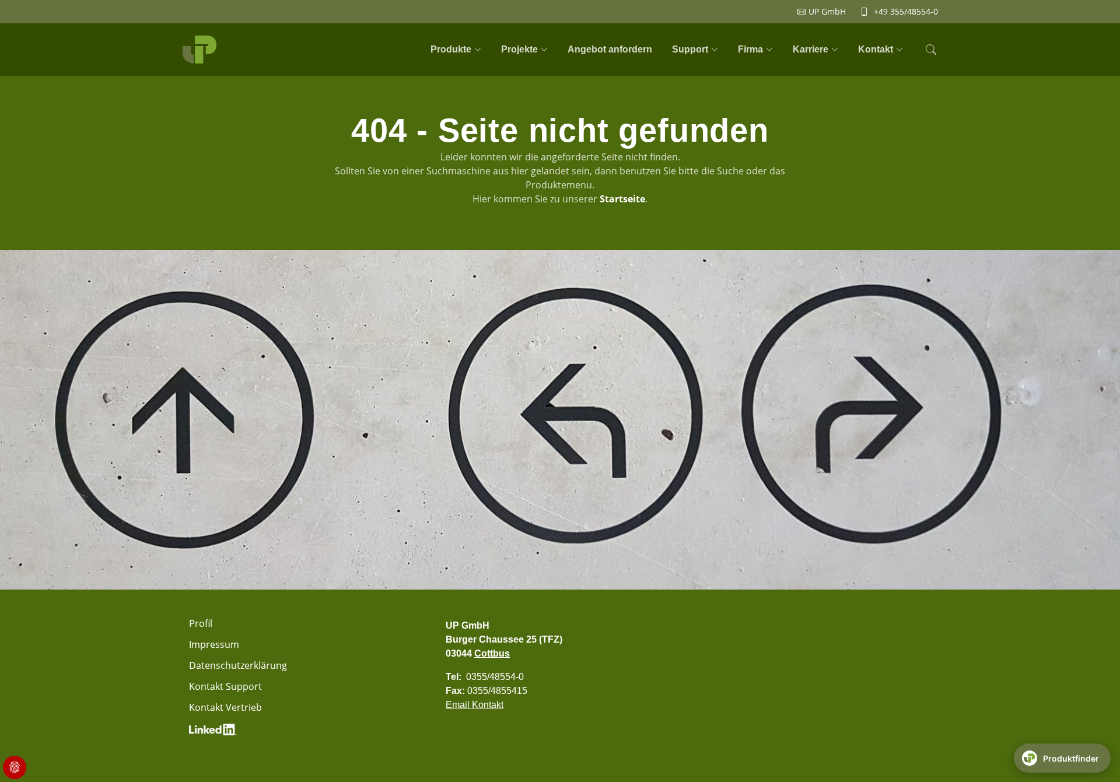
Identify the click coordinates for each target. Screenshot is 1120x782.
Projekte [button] (519, 49)
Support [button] (690, 49)
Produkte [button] (450, 49)
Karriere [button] (810, 49)
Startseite (622, 198)
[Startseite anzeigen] (201, 49)
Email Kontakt (474, 705)
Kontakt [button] (875, 49)
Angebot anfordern (610, 49)
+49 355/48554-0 (906, 11)
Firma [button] (750, 49)
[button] (929, 49)
